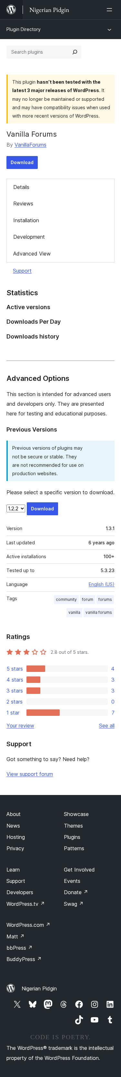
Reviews (23, 203)
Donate (76, 892)
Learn (13, 869)
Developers (19, 892)
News (13, 825)
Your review (20, 725)
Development (29, 237)
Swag (74, 904)
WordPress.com (28, 925)
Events (72, 881)
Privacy (15, 848)
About (13, 814)
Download (22, 162)
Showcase (76, 814)
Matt (15, 936)
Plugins (72, 837)
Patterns (74, 848)
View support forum (29, 774)
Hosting (15, 837)
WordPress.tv (25, 904)
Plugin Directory (23, 29)
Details (21, 187)
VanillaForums (30, 144)
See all (107, 725)
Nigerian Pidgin (39, 988)
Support (22, 270)
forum (87, 599)
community (66, 599)
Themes (73, 825)
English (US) (102, 584)
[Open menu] (110, 9)
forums (105, 599)
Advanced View (32, 253)
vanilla (74, 612)
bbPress (19, 948)
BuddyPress (24, 959)
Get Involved (79, 869)
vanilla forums (99, 612)
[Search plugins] (74, 52)
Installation (26, 220)
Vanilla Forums (31, 134)
